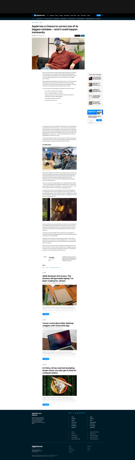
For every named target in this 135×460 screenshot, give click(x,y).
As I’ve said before (46, 193)
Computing (73, 418)
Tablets (91, 417)
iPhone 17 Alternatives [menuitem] (80, 18)
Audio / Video (74, 422)
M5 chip (60, 91)
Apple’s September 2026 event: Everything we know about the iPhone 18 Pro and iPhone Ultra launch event (97, 86)
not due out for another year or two (63, 187)
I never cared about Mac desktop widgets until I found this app (97, 78)
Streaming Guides (93, 422)
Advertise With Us (74, 435)
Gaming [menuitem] (60, 15)
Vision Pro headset (66, 72)
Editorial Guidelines (75, 437)
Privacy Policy (91, 122)
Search (102, 15)
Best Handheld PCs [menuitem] (64, 18)
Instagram (71, 413)
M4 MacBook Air (45, 133)
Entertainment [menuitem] (66, 15)
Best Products (92, 424)
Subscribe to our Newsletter (94, 431)
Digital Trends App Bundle (94, 438)
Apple (43, 267)
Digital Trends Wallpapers (94, 435)
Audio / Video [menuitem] (73, 15)
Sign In (98, 15)
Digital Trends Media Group (38, 456)
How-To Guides (92, 425)
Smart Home (74, 424)
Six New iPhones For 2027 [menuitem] (48, 18)
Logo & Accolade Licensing (76, 438)
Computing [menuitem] (52, 15)
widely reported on (59, 96)
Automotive (74, 427)
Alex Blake (34, 35)
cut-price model (50, 184)
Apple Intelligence (53, 92)
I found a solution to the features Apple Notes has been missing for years (96, 97)
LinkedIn (82, 413)
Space (91, 420)
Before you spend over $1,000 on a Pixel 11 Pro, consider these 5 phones (97, 103)
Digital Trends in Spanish (94, 437)
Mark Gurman (57, 81)
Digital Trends (37, 17)
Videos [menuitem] (88, 15)
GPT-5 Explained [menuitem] (98, 18)
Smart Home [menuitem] (83, 15)
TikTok (77, 413)
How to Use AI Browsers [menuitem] (72, 18)
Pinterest (79, 413)
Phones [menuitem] (56, 15)
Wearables (92, 418)
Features (47, 267)
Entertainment (74, 425)
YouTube (75, 413)
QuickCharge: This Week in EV (55, 267)
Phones (73, 417)
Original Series (92, 427)
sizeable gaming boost (57, 234)
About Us (73, 431)
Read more (46, 314)
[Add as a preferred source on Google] (77, 36)
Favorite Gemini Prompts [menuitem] (89, 18)
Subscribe (99, 120)
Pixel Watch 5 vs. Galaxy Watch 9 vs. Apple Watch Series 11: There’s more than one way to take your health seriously (97, 92)
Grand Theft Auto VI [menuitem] (39, 18)
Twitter (73, 413)
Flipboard (84, 413)
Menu (32, 15)
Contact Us (73, 433)
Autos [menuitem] (78, 15)
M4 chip (58, 130)
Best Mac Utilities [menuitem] (57, 18)
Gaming (73, 420)
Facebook (69, 413)
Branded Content (93, 433)
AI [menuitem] (47, 15)
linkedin (49, 260)
